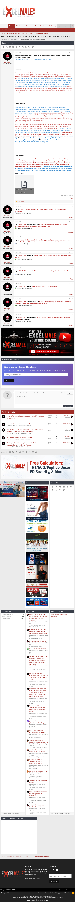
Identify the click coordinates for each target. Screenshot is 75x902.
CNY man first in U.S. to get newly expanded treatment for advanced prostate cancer (38, 631)
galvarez (57, 614)
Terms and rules (49, 893)
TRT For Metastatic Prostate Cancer (19, 437)
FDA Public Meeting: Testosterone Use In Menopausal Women (35, 761)
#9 (72, 314)
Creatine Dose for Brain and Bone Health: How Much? (38, 751)
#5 (72, 252)
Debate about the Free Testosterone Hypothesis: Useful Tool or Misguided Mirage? (37, 708)
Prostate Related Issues (25, 420)
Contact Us (65, 890)
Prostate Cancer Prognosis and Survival (20, 424)
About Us (59, 890)
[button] (7, 26)
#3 (72, 221)
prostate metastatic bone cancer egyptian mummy (32, 39)
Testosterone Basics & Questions (38, 747)
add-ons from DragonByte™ (33, 897)
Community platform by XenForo (37, 896)
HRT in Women (33, 768)
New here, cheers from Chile (38, 649)
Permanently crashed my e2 (38, 771)
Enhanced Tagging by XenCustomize (38, 899)
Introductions (33, 654)
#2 (72, 206)
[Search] (72, 26)
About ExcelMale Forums (32, 878)
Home (4, 26)
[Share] (70, 53)
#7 (72, 283)
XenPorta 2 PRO (30, 900)
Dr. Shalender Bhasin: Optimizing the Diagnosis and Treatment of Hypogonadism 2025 (38, 676)
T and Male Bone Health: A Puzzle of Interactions (37, 806)
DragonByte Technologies (52, 897)
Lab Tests (35, 26)
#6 (72, 268)
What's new (19, 26)
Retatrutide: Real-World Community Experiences (37, 731)
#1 (72, 52)
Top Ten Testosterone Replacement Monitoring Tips (38, 741)
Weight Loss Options (35, 737)
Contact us (41, 893)
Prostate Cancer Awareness (37, 641)
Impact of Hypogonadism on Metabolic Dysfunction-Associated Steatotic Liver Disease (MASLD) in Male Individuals (38, 660)
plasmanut (54, 616)
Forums (11, 26)
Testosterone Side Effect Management (35, 777)
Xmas (52, 614)
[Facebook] (50, 870)
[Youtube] (57, 870)
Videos (28, 26)
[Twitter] (53, 870)
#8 (72, 298)
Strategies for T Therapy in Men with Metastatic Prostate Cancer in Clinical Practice (23, 444)
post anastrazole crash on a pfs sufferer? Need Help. (38, 722)
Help (65, 893)
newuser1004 (63, 614)
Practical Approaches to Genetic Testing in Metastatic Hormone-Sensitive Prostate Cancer (25, 430)
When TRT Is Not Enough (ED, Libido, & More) (37, 626)
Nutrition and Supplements (36, 757)
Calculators (43, 26)
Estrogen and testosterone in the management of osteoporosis (38, 793)
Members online (57, 611)
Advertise (72, 890)
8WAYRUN (46, 900)
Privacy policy (58, 893)
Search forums (12, 30)
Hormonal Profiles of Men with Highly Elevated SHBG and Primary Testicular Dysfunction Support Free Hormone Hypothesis (37, 692)
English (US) (5, 893)
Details (60, 897)
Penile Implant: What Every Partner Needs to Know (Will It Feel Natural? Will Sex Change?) (38, 617)
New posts (4, 30)
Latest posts (31, 611)
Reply (71, 198)
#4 (72, 237)
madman (4, 39)
